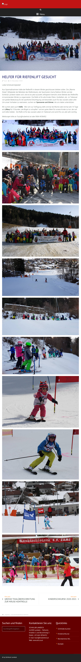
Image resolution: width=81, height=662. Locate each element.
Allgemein (7, 614)
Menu (42, 14)
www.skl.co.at (38, 640)
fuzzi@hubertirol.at (42, 638)
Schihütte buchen (64, 629)
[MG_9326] (40, 43)
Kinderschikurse (63, 634)
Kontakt (60, 644)
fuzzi (5, 81)
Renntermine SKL (64, 639)
